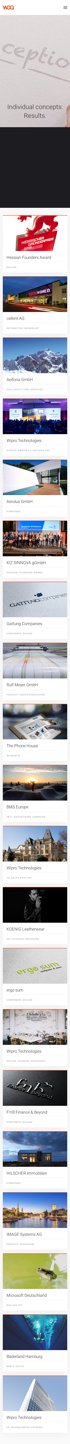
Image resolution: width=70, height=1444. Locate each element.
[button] (65, 7)
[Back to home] (8, 7)
